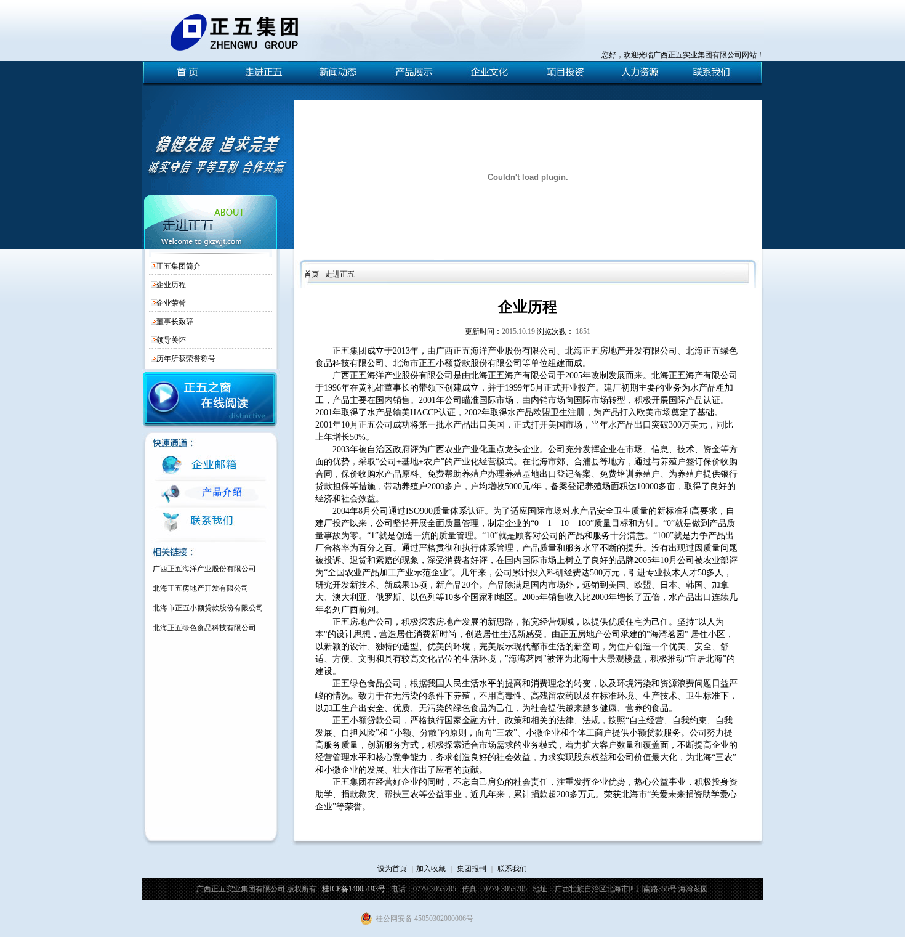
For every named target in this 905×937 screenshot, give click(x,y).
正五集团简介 (178, 266)
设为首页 (392, 868)
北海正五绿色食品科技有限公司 (204, 627)
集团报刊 (471, 868)
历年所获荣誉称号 (185, 358)
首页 (311, 274)
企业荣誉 (171, 303)
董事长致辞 (174, 321)
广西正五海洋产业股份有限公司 (204, 568)
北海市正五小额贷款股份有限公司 (208, 608)
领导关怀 (171, 340)
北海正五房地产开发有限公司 (201, 588)
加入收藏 (431, 868)
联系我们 (512, 868)
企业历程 (171, 284)
